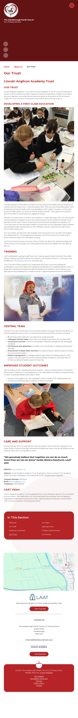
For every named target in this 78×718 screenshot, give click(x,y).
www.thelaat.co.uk (19, 469)
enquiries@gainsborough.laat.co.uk (39, 640)
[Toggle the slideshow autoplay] (5, 55)
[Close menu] (71, 5)
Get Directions (40, 654)
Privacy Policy (39, 683)
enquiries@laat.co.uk (17, 482)
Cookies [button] (39, 686)
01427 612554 (39, 646)
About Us (18, 67)
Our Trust (31, 67)
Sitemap (39, 681)
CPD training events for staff (24, 261)
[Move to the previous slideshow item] (5, 44)
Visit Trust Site (40, 609)
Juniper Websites (46, 673)
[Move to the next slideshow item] (5, 49)
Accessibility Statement (39, 679)
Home (6, 67)
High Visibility (39, 676)
